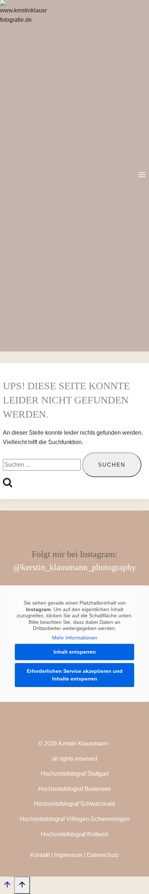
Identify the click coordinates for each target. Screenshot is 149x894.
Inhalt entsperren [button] (75, 652)
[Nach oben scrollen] (7, 886)
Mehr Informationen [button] (74, 638)
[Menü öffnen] (141, 175)
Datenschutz (103, 855)
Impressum (68, 855)
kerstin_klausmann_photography (78, 567)
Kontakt (40, 855)
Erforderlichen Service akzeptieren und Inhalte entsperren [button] (75, 675)
